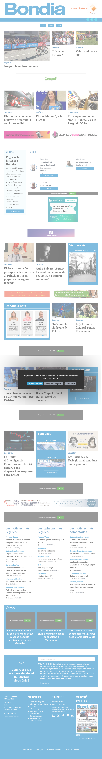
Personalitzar (70, 384)
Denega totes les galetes (53, 384)
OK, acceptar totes (35, 384)
